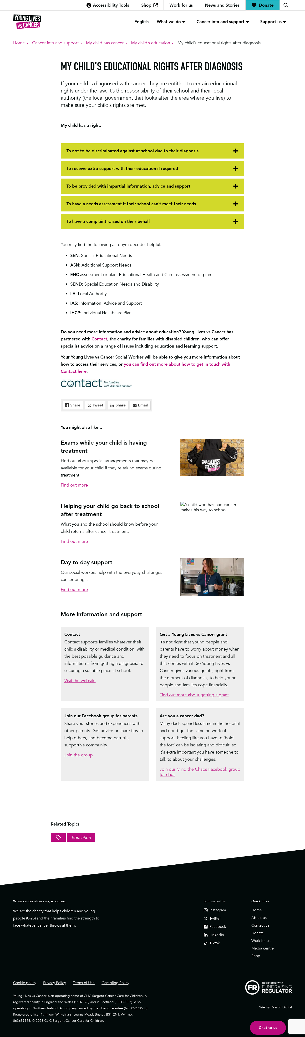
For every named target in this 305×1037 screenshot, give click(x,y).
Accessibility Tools (111, 5)
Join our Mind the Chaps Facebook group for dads (200, 771)
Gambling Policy (115, 983)
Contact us (260, 925)
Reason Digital (281, 1007)
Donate (266, 5)
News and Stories (222, 5)
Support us (271, 21)
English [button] (141, 21)
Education (81, 837)
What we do (169, 21)
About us (259, 917)
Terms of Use (84, 983)
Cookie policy (24, 983)
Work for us (181, 5)
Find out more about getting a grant (194, 695)
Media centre (262, 948)
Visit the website (80, 680)
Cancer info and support (220, 21)
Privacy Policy (54, 983)
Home (256, 910)
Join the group (78, 755)
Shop (146, 5)
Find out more (74, 485)
